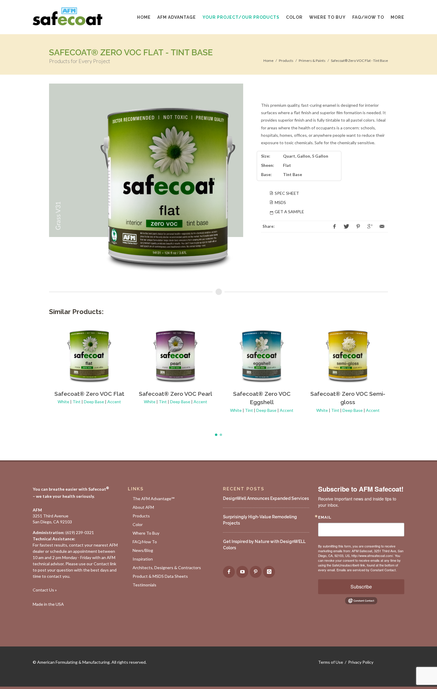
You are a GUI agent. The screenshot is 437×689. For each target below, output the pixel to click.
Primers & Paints (312, 60)
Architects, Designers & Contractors (167, 567)
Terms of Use (330, 662)
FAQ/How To (145, 541)
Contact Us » (45, 589)
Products (286, 60)
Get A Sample (289, 211)
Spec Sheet (287, 193)
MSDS (280, 202)
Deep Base (94, 401)
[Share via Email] (382, 227)
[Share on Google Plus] (370, 227)
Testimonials (144, 584)
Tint (77, 401)
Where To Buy (146, 533)
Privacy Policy (360, 662)
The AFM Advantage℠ (154, 498)
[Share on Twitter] (346, 227)
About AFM (143, 507)
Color (138, 524)
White (63, 401)
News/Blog (143, 550)
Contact (101, 563)
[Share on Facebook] (334, 227)
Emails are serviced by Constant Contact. (367, 569)
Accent (114, 401)
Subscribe (361, 586)
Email (324, 517)
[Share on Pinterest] (358, 227)
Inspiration (143, 558)
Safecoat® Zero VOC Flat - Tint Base (359, 60)
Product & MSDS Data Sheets (160, 576)
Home (268, 60)
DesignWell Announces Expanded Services (266, 498)
